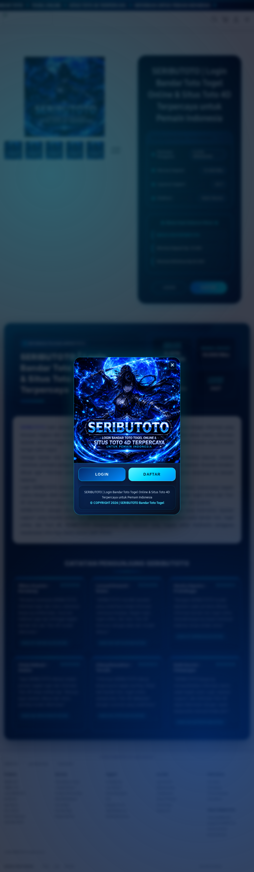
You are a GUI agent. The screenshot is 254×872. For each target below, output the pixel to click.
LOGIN (102, 474)
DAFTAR (151, 474)
